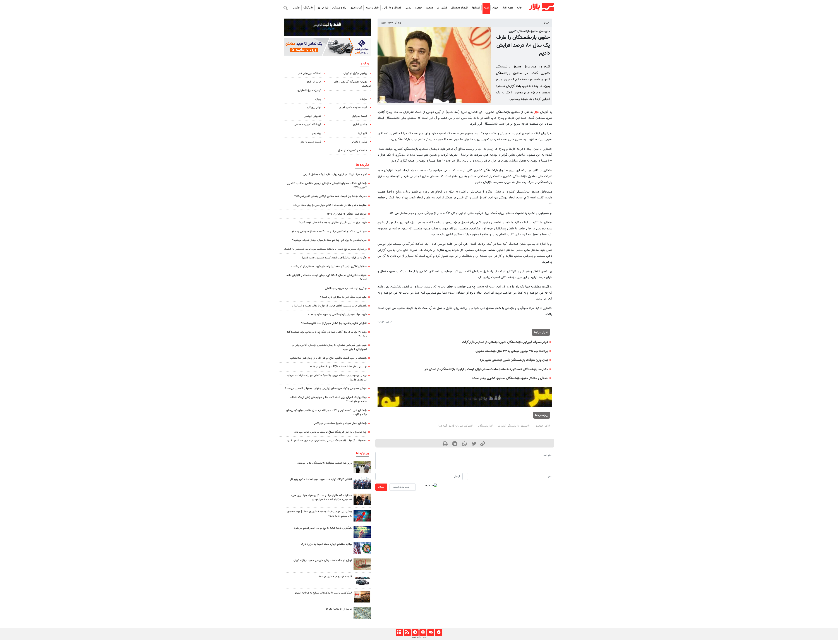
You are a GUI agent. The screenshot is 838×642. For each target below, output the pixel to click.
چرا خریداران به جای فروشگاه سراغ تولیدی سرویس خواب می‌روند (330, 432)
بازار (536, 112)
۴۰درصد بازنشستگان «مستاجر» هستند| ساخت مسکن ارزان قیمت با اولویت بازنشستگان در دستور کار (486, 369)
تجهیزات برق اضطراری (309, 90)
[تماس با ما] (430, 633)
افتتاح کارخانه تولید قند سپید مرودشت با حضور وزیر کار (321, 479)
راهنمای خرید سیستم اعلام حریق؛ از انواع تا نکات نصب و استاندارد (329, 306)
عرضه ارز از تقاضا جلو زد (339, 609)
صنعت (429, 8)
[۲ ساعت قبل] (362, 499)
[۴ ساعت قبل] (362, 580)
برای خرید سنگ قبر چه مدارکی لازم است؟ (343, 297)
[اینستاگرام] (423, 633)
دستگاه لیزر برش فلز (310, 73)
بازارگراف (308, 8)
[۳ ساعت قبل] (362, 467)
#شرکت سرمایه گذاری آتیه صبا (455, 426)
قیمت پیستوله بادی (310, 142)
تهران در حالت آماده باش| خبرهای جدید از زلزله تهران (323, 560)
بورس (408, 8)
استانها (476, 8)
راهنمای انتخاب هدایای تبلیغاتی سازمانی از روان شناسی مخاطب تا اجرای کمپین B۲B (327, 185)
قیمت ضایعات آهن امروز (353, 107)
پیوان (318, 99)
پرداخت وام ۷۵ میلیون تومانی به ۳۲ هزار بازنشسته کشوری (512, 351)
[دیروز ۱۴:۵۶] (362, 483)
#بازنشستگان (485, 426)
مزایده (363, 99)
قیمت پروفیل (359, 116)
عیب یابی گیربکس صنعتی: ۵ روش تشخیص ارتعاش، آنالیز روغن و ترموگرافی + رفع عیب (329, 347)
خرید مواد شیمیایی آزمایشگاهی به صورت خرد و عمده (337, 314)
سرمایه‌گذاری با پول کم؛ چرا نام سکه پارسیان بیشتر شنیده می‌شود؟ (329, 240)
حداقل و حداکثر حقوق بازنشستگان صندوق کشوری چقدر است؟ (510, 378)
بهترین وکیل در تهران (355, 73)
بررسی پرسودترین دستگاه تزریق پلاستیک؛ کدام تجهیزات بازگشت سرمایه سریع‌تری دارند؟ (327, 377)
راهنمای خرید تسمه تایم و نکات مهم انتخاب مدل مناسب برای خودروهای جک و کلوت (326, 412)
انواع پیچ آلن (314, 107)
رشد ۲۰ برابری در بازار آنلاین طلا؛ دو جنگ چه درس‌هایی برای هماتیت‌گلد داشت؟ (327, 334)
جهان (495, 8)
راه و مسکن (339, 8)
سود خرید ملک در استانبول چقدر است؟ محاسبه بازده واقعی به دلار (329, 231)
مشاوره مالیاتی (359, 142)
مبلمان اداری (360, 124)
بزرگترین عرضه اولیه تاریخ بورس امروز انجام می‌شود (323, 528)
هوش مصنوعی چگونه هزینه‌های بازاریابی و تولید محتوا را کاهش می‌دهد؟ (326, 388)
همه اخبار (507, 8)
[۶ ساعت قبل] (362, 532)
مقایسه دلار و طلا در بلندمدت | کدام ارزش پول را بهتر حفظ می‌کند (330, 205)
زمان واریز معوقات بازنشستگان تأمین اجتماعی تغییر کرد (514, 360)
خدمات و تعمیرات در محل (352, 150)
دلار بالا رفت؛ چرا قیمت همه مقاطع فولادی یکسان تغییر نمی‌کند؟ (330, 196)
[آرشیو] (399, 633)
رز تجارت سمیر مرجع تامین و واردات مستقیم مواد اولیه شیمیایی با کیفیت (325, 249)
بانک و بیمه (372, 8)
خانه (519, 8)
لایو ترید (362, 133)
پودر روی (316, 133)
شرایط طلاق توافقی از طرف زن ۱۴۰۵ (347, 214)
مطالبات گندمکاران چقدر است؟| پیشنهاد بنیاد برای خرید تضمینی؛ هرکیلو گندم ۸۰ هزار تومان (321, 497)
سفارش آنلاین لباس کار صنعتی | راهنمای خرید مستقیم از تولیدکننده (329, 266)
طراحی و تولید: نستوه (419, 637)
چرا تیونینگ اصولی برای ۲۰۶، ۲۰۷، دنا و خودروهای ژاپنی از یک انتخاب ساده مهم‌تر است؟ (328, 399)
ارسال (381, 487)
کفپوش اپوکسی (312, 116)
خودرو (418, 8)
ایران (486, 8)
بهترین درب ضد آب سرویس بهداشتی (346, 288)
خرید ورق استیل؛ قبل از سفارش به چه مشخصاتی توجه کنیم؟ (333, 222)
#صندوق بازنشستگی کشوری (513, 426)
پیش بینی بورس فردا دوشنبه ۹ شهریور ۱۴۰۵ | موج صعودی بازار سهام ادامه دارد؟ (319, 513)
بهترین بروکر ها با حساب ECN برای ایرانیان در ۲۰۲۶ (338, 367)
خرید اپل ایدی (313, 82)
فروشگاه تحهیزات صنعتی (307, 124)
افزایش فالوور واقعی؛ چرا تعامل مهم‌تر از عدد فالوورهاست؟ (334, 323)
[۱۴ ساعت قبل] (362, 613)
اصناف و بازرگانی (392, 8)
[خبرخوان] (407, 633)
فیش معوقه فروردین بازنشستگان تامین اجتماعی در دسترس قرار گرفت (505, 342)
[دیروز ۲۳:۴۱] (362, 515)
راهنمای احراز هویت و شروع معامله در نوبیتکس (340, 423)
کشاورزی (442, 8)
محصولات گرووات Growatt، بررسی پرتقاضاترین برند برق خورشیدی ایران (327, 441)
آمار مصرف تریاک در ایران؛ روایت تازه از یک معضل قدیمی (335, 174)
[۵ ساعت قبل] (362, 548)
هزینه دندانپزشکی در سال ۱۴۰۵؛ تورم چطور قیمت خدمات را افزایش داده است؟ (327, 277)
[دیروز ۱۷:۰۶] (362, 596)
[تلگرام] (415, 633)
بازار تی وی (322, 8)
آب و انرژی (356, 8)
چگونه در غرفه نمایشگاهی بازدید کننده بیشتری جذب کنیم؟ (334, 258)
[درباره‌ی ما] (438, 633)
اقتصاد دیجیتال (459, 8)
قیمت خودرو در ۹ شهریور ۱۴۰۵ (335, 577)
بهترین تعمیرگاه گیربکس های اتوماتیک (352, 84)
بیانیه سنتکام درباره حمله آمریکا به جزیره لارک (326, 544)
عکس (296, 8)
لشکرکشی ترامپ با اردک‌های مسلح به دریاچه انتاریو (323, 593)
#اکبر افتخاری (542, 426)
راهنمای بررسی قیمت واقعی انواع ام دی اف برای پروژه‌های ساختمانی (328, 358)
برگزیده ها (362, 164)
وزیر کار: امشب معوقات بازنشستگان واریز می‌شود (324, 463)
